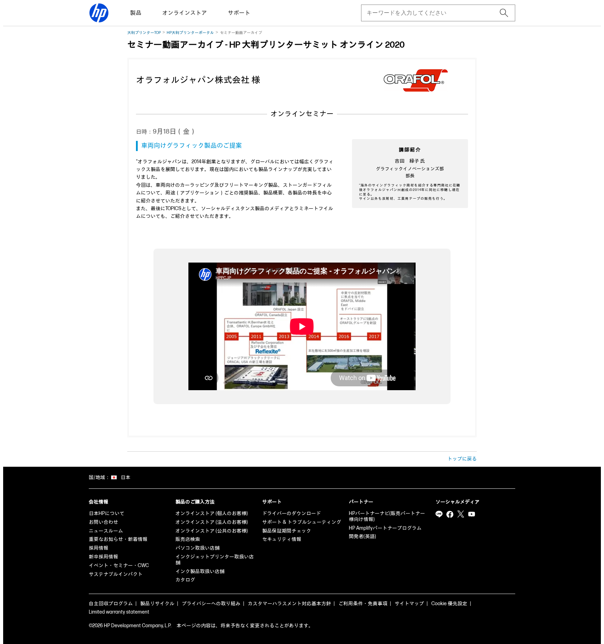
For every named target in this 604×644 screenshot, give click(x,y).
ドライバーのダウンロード (291, 513)
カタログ (185, 580)
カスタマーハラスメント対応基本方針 (289, 604)
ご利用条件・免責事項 (362, 604)
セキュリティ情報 (281, 539)
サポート (239, 13)
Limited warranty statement (119, 612)
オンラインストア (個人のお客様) (211, 513)
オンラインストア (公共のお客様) (211, 531)
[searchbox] (432, 13)
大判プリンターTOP (144, 32)
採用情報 (98, 548)
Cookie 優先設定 (449, 604)
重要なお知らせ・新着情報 (118, 539)
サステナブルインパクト (116, 574)
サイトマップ (409, 604)
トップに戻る (462, 459)
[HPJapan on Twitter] (460, 514)
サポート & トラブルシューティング (301, 522)
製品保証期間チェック (286, 531)
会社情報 (98, 502)
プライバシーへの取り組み (211, 604)
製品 (135, 13)
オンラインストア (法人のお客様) (211, 522)
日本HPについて (106, 513)
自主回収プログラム (111, 604)
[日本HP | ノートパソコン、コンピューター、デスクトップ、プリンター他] (99, 13)
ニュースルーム (106, 531)
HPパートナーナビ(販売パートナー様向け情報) (387, 516)
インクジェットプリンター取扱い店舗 (214, 560)
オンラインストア (184, 13)
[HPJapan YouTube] (471, 514)
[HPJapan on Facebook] (449, 514)
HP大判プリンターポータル (190, 32)
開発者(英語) (362, 536)
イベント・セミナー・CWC (119, 565)
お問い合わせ (103, 522)
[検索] (504, 13)
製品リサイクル (157, 604)
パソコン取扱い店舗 (197, 548)
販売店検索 (187, 539)
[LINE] (439, 514)
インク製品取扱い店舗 (199, 571)
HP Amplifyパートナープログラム (385, 528)
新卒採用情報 (103, 557)
